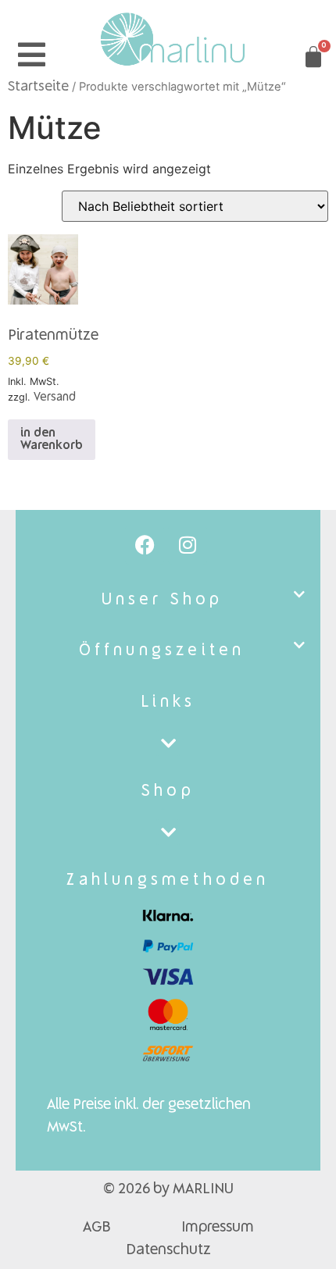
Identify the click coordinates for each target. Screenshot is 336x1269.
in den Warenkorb (51, 439)
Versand (55, 397)
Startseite (38, 87)
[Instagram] (187, 545)
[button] (168, 600)
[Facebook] (144, 545)
